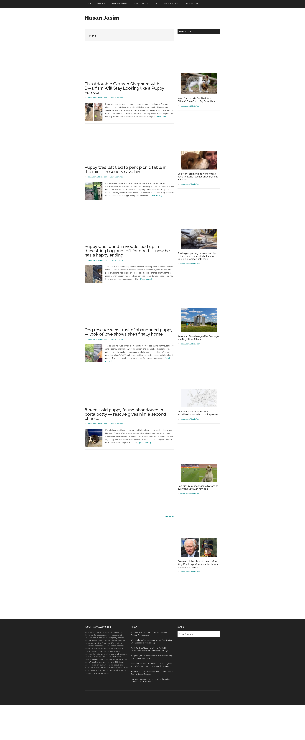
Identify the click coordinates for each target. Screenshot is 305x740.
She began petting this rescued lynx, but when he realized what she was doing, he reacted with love (198, 256)
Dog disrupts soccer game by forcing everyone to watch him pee (198, 487)
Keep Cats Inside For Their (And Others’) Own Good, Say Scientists (196, 100)
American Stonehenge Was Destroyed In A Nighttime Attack (199, 338)
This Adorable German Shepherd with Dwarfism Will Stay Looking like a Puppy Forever (124, 88)
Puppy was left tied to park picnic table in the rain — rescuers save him (126, 169)
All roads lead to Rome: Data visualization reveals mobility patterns (199, 413)
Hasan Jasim (102, 17)
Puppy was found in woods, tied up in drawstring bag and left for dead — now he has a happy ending (127, 250)
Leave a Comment (116, 98)
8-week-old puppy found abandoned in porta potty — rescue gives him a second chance (125, 414)
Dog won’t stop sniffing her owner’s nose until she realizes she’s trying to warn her (198, 176)
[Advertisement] (129, 64)
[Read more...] (162, 116)
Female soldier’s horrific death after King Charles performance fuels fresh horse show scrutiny (198, 564)
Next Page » (169, 516)
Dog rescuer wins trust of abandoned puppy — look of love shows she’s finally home (129, 331)
